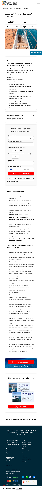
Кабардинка (25, 448)
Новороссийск (26, 451)
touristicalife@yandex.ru (13, 444)
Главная (4, 8)
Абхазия (24, 457)
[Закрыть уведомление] (41, 488)
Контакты (9, 448)
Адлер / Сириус (26, 442)
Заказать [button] (23, 407)
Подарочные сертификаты (10, 458)
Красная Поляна (26, 444)
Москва (24, 461)
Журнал (8, 453)
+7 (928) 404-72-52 (12, 442)
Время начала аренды (15, 141)
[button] (14, 362)
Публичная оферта (10, 473)
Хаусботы (9, 461)
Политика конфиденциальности (13, 471)
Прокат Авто (9, 465)
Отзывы (8, 451)
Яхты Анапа (17, 8)
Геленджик (25, 446)
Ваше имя (11, 160)
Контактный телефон (14, 166)
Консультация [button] (22, 362)
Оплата (8, 455)
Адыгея (24, 455)
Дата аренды (12, 135)
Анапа (10, 8)
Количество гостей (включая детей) (19, 154)
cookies (19, 489)
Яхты (7, 463)
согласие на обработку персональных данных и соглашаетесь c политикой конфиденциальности (20, 180)
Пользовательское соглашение (13, 469)
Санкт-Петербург (26, 459)
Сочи (23, 440)
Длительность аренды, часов (17, 147)
